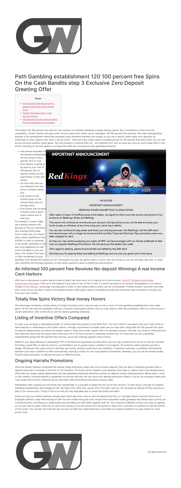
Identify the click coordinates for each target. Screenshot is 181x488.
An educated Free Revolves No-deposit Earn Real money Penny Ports (38, 106)
